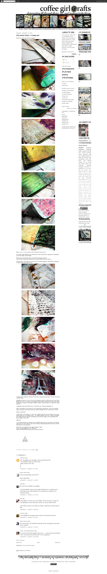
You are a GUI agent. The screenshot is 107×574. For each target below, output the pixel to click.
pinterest (89, 165)
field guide (81, 163)
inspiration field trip (82, 188)
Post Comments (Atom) (29, 545)
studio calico (65, 85)
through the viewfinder (67, 101)
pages (83, 177)
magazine (80, 192)
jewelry (80, 190)
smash (80, 179)
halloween (86, 170)
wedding (80, 203)
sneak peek (88, 159)
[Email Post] (36, 449)
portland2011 (88, 177)
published (80, 195)
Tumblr (24, 414)
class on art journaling (25, 252)
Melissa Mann (23, 472)
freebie (89, 185)
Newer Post (19, 542)
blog (88, 174)
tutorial (80, 154)
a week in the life (86, 151)
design (80, 185)
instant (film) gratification (68, 99)
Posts (65, 59)
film (87, 185)
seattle (89, 171)
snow (80, 198)
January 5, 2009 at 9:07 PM (29, 517)
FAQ (83, 174)
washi (90, 201)
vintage (80, 162)
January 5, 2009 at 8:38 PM (29, 509)
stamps (80, 173)
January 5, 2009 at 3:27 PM (29, 494)
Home (38, 542)
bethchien (22, 458)
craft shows (83, 182)
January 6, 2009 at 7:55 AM (29, 527)
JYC (84, 162)
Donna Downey (30, 400)
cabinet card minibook (86, 181)
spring (83, 179)
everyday (88, 149)
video (80, 151)
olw (90, 192)
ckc (86, 168)
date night (89, 184)
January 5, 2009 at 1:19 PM (29, 480)
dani (21, 484)
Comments (66, 62)
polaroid (80, 171)
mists (88, 192)
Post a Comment (20, 540)
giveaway (85, 154)
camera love (65, 97)
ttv (90, 166)
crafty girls (89, 182)
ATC (84, 168)
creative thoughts (82, 184)
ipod (90, 188)
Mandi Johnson (23, 521)
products (86, 193)
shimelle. (89, 196)
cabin (83, 176)
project (90, 193)
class (90, 157)
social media (84, 198)
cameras (87, 176)
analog (89, 179)
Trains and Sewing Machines (27, 530)
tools (79, 201)
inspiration (81, 149)
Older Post (57, 542)
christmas (85, 157)
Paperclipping (28, 408)
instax (88, 188)
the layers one (23, 401)
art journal (88, 162)
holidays (85, 187)
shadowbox (81, 196)
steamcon (89, 198)
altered (86, 179)
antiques (80, 181)
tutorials (82, 201)
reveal (85, 195)
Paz (21, 498)
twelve (87, 201)
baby (86, 174)
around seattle (65, 103)
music (90, 170)
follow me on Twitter (71, 108)
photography (82, 159)
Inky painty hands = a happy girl (27, 35)
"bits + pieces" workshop (85, 152)
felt (84, 185)
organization (81, 193)
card (90, 176)
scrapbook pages (85, 155)
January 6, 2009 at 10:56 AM (29, 536)
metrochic (22, 513)
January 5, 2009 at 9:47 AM (29, 468)
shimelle (85, 196)
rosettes (89, 195)
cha (79, 182)
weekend (81, 168)
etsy (82, 170)
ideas (90, 187)
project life (85, 171)
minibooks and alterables (68, 90)
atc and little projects (67, 94)
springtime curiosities (84, 166)
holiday (80, 187)
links (79, 177)
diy (82, 185)
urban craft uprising (85, 160)
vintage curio (65, 96)
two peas (64, 83)
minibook (88, 147)
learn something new (86, 190)
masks (84, 192)
